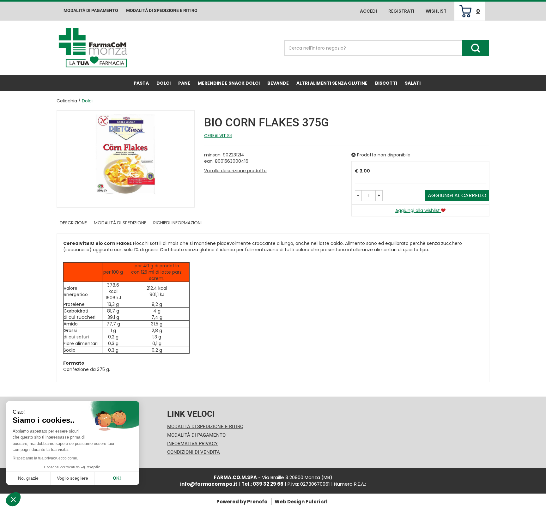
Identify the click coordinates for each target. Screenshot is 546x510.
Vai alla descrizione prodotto (235, 170)
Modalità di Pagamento (196, 435)
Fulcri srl (317, 501)
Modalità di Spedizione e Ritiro (205, 426)
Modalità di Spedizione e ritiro (161, 10)
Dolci (163, 83)
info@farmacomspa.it (208, 484)
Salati (413, 83)
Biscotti (386, 83)
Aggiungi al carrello (457, 195)
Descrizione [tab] (73, 223)
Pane (184, 83)
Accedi (368, 11)
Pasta (141, 83)
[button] (358, 195)
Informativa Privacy (192, 443)
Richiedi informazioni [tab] (177, 223)
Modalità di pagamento (91, 10)
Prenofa (257, 501)
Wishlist (436, 11)
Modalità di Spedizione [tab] (120, 223)
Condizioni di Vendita (193, 452)
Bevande (278, 83)
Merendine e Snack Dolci (229, 83)
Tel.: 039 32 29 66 (262, 484)
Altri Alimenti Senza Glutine (331, 83)
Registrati (401, 11)
